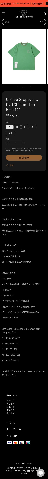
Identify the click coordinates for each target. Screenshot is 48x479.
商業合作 (10, 410)
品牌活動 (10, 407)
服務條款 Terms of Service (18, 467)
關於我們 (10, 400)
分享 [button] (12, 165)
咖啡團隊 (10, 403)
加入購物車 (24, 157)
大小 (8, 121)
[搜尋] (41, 22)
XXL (10, 133)
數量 (8, 138)
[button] (3, 14)
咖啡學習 (10, 413)
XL (33, 127)
